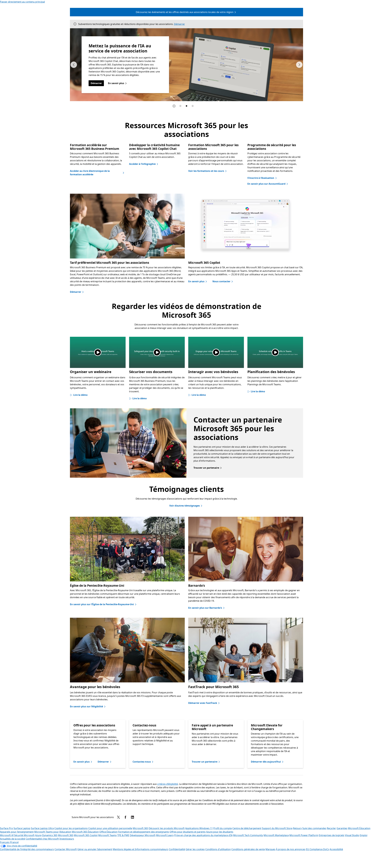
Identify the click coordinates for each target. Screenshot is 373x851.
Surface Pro (6, 828)
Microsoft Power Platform (303, 835)
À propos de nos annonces (290, 849)
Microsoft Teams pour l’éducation (52, 831)
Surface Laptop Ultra (42, 828)
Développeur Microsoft (142, 835)
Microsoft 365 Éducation (85, 831)
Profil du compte (222, 828)
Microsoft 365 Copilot (86, 835)
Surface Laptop (22, 828)
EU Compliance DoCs (317, 849)
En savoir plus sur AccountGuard (266, 183)
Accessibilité (336, 849)
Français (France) (9, 842)
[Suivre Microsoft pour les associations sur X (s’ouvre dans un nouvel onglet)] (118, 817)
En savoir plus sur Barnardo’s (205, 607)
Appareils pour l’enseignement (17, 831)
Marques (270, 849)
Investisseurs (66, 838)
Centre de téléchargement (246, 828)
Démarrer (179, 24)
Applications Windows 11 (199, 828)
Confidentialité (177, 849)
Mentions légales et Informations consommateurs (140, 849)
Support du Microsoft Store (277, 828)
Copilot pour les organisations (71, 828)
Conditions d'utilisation (218, 849)
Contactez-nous (142, 761)
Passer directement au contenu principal (22, 1)
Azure (38, 835)
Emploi (363, 835)
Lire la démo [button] (80, 395)
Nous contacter (221, 281)
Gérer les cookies (195, 849)
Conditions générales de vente (248, 849)
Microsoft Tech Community (248, 835)
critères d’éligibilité (167, 784)
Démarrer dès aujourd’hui (266, 761)
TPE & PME (123, 835)
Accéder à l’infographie (142, 164)
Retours (297, 828)
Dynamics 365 (49, 835)
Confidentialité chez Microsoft (42, 838)
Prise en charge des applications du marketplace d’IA (203, 835)
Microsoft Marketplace (276, 835)
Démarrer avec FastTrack (202, 703)
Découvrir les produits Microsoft (167, 828)
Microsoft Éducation (359, 828)
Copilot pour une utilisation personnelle (110, 828)
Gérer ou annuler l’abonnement (94, 849)
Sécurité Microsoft (24, 835)
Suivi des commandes (314, 828)
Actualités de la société (12, 838)
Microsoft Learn (165, 835)
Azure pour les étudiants (219, 831)
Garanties (342, 828)
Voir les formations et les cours (206, 171)
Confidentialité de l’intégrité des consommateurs (27, 849)
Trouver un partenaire (206, 467)
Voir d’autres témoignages (184, 505)
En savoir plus (196, 281)
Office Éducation (108, 831)
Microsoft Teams (107, 835)
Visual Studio (352, 835)
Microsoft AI (7, 835)
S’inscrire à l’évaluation (260, 178)
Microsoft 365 (140, 828)
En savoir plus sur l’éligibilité (86, 706)
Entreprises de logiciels (331, 835)
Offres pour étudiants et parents (188, 831)
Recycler (331, 828)
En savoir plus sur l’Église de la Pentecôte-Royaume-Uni (102, 604)
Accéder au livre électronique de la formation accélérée (90, 172)
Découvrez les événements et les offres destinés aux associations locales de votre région (184, 12)
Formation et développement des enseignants (143, 831)
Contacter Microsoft (65, 849)
